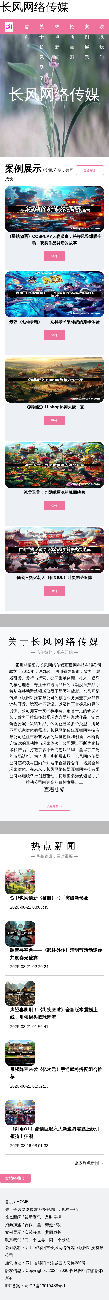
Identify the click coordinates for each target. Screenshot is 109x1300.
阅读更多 (90, 170)
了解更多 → (54, 806)
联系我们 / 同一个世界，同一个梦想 (37, 1240)
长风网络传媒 (34, 6)
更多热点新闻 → (89, 1163)
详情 (54, 256)
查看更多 (54, 789)
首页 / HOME (17, 1202)
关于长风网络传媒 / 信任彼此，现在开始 (41, 1209)
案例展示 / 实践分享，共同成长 (33, 1232)
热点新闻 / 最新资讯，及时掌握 (33, 1217)
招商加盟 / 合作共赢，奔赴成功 (33, 1225)
